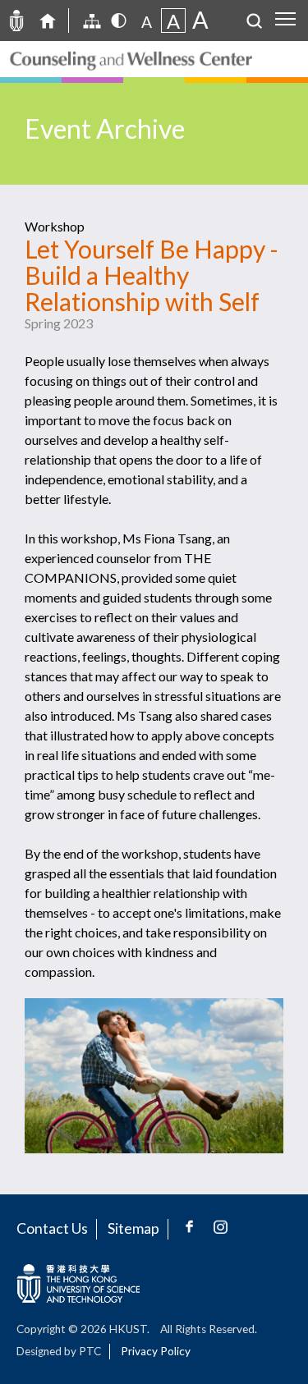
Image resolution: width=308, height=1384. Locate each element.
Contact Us (52, 1228)
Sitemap (133, 1228)
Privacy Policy (156, 1351)
